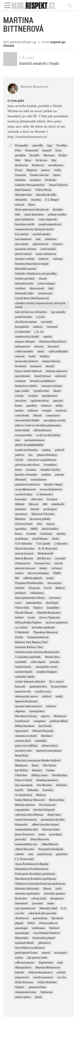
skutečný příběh (40, 519)
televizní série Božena (29, 814)
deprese (20, 711)
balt (51, 288)
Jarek (38, 997)
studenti (35, 180)
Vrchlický (46, 534)
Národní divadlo (46, 194)
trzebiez (20, 288)
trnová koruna (24, 553)
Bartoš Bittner (24, 558)
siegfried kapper (47, 672)
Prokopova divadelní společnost (35, 874)
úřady (43, 568)
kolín (32, 356)
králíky (44, 356)
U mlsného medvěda (28, 657)
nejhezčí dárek (24, 943)
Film (18, 150)
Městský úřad (48, 908)
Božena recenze (25, 805)
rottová (19, 356)
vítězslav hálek (24, 676)
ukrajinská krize (25, 992)
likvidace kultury (26, 716)
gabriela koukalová (27, 484)
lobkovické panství (40, 972)
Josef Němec (40, 538)
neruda (54, 662)
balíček (19, 588)
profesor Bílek (58, 721)
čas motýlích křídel (27, 420)
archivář (60, 376)
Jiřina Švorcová (24, 834)
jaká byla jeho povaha (42, 913)
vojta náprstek (47, 219)
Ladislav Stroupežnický (29, 185)
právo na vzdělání (26, 745)
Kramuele (21, 824)
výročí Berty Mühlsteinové (32, 298)
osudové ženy (23, 494)
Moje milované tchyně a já (32, 209)
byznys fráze (59, 686)
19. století (21, 627)
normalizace (38, 479)
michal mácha (41, 234)
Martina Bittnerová (34, 86)
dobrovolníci (50, 745)
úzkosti (51, 706)
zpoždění (20, 529)
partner (58, 400)
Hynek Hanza (24, 612)
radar (50, 903)
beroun (38, 346)
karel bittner (43, 376)
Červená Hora (24, 524)
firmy (35, 765)
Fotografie (21, 145)
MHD (34, 529)
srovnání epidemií (43, 627)
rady (60, 962)
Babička (20, 519)
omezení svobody (26, 736)
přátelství (44, 943)
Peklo (31, 923)
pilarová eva (40, 244)
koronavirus (42, 563)
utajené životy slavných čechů (34, 229)
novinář (60, 558)
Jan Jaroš (57, 918)
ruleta (19, 957)
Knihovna (21, 165)
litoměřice (50, 464)
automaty (61, 952)
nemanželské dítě (26, 829)
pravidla (38, 145)
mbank (19, 854)
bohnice (46, 405)
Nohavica (46, 992)
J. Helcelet (61, 543)
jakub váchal (23, 254)
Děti (18, 160)
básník (35, 509)
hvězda (31, 534)
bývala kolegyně (44, 810)
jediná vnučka (57, 214)
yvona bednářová (51, 489)
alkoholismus (42, 430)
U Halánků (22, 632)
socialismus (55, 165)
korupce (52, 499)
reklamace (37, 593)
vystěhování (41, 391)
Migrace (32, 170)
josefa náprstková (50, 224)
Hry (54, 160)
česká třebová (51, 361)
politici (19, 455)
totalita (33, 396)
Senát (57, 391)
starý (41, 834)
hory (58, 150)
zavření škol (23, 740)
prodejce (20, 593)
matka (19, 410)
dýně (31, 204)
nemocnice (53, 415)
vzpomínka (22, 810)
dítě (39, 524)
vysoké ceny (43, 691)
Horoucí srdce (50, 829)
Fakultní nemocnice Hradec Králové (38, 760)
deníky (61, 534)
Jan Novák (45, 726)
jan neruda (58, 312)
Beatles (37, 770)
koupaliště (22, 326)
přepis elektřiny (47, 455)
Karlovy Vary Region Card (31, 642)
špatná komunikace (48, 750)
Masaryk (20, 479)
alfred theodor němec (45, 824)
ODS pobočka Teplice (28, 622)
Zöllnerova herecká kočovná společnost (40, 883)
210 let (61, 977)
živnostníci (55, 583)
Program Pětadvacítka (29, 583)
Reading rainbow (47, 780)
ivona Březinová (25, 489)
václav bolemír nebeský (30, 681)
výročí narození (43, 977)
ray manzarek (24, 785)
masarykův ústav (47, 667)
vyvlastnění (22, 331)
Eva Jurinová (47, 805)
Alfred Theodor (24, 849)
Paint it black (23, 780)
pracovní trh (23, 691)
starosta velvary (51, 386)
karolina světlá (24, 224)
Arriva (50, 524)
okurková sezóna (26, 322)
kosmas (31, 469)
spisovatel (21, 731)
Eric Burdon (44, 785)
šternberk (21, 903)
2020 (18, 602)
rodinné (33, 410)
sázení (46, 952)
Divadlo (34, 155)
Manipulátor (23, 967)
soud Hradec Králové (47, 933)
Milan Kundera (24, 726)
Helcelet (61, 785)
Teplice (38, 607)
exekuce (61, 410)
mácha (47, 336)
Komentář (31, 150)
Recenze (49, 155)
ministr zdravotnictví (28, 706)
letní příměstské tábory (30, 598)
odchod (46, 696)
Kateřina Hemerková (52, 341)
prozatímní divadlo (52, 819)
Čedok (19, 637)
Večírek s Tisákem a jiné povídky (36, 273)
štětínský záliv (24, 293)
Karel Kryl (21, 755)
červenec (55, 598)
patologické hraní (26, 952)
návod (58, 563)
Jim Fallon (21, 770)
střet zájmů (38, 662)
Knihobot (21, 898)
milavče (44, 259)
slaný (40, 351)
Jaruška (58, 209)
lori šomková (23, 239)
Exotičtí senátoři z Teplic (39, 63)
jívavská (37, 903)
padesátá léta (38, 686)
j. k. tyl (39, 331)
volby (57, 170)
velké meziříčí (24, 351)
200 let (19, 913)
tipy (49, 145)
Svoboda (50, 180)
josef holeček (23, 317)
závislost (20, 400)
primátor (20, 509)
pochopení (50, 509)
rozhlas (46, 474)
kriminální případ (44, 938)
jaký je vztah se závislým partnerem (38, 425)
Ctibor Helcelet (47, 982)
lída (17, 214)
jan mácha (21, 244)
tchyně (19, 204)
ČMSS (57, 573)
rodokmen (38, 928)
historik (20, 686)
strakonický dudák (27, 336)
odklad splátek (32, 578)
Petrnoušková (48, 923)
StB (45, 504)
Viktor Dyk (22, 607)
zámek (50, 366)
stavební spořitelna (27, 893)
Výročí (19, 460)
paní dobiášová (24, 219)
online (19, 573)
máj (38, 239)
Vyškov (19, 987)
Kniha (63, 155)
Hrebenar (60, 716)
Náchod (54, 928)
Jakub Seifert (50, 529)
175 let (40, 317)
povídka (20, 155)
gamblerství (49, 396)
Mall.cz (60, 588)
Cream (50, 770)
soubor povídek (24, 278)
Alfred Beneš (50, 844)
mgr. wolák (22, 391)
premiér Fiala (37, 987)
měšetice (50, 239)
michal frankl (23, 672)
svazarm (20, 381)
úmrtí (56, 175)
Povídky (62, 145)
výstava (57, 244)
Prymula (34, 588)
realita (46, 450)
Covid (47, 588)
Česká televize (39, 175)
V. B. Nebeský (23, 543)
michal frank (23, 667)
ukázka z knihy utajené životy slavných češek (40, 305)
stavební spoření (54, 893)
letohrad (20, 366)
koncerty (21, 499)
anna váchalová (46, 254)
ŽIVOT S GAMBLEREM (29, 445)
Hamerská (21, 938)
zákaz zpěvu (23, 997)
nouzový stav (23, 750)
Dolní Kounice (24, 982)
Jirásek (19, 972)
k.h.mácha (21, 234)
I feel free (21, 775)
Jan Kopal (52, 602)
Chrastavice (22, 563)
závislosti (21, 514)
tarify (59, 696)
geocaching (40, 918)
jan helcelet (22, 376)
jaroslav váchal (24, 259)
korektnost (22, 721)
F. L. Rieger (52, 199)
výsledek (21, 662)
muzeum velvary (25, 249)
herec (18, 534)
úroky (50, 578)
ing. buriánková (25, 908)
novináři (46, 322)
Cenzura (20, 175)
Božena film (56, 800)
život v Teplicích (49, 617)
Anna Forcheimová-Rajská (31, 864)
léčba (59, 405)
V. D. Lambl (43, 543)
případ (19, 923)
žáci (17, 440)
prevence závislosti (27, 464)
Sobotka (20, 180)
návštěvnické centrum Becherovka (37, 652)
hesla (31, 617)
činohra (36, 199)
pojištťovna (44, 854)
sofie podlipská (58, 351)
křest (18, 469)
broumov (53, 346)
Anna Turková (58, 185)
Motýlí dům (52, 657)
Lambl (19, 790)
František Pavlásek (50, 849)
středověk (58, 504)
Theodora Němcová (45, 632)
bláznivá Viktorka (43, 514)
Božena (41, 795)
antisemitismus (34, 440)
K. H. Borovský (48, 548)
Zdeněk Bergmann (48, 612)
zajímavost (22, 977)
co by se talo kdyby (48, 435)
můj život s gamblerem (42, 460)
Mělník (19, 504)
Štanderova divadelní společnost (35, 878)
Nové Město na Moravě (29, 948)
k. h (63, 908)
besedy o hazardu (26, 474)
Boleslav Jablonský (27, 888)
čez (30, 455)
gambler (32, 405)
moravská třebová (26, 361)
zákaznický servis (26, 696)
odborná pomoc (24, 962)
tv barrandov (45, 494)
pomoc (45, 170)
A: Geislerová (23, 795)
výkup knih (38, 898)
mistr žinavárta (34, 214)
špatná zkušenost (26, 701)
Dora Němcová (40, 839)
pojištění (61, 854)
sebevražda (22, 430)
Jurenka (48, 790)
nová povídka (23, 435)
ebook (43, 278)
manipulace (37, 711)
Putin (18, 170)
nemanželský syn (26, 844)
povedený (55, 834)
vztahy (19, 396)
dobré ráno (54, 814)
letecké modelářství (42, 381)
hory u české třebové (28, 371)
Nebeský (32, 790)
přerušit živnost (25, 568)
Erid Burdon (59, 775)
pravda (59, 474)
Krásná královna (38, 637)
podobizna (21, 538)
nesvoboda (22, 415)
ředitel (19, 617)
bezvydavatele (24, 283)
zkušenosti (45, 293)
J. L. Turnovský (24, 859)
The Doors (49, 765)
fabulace (46, 736)
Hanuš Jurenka (24, 548)
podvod (59, 450)
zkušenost (57, 898)
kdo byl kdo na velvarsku (31, 312)
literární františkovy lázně (31, 264)
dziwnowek (37, 288)
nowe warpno (46, 283)
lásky (55, 538)
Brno (28, 160)
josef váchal (48, 249)
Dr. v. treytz (56, 681)
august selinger (25, 341)
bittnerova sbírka (26, 386)
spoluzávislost (40, 400)
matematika (33, 602)
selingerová (22, 346)
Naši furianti (23, 190)
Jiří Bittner (44, 558)
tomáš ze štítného (26, 450)
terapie (46, 410)
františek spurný (25, 268)
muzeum (35, 366)
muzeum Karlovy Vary (29, 647)
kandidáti (53, 607)
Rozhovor (38, 165)
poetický (20, 839)
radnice (38, 326)
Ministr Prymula (43, 731)
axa (30, 854)
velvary (57, 259)
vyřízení (56, 568)
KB (17, 578)
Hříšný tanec (39, 775)
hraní (18, 405)
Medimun (21, 765)
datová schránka (38, 573)
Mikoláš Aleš (23, 194)
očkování (37, 499)
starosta (52, 326)
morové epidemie (56, 622)
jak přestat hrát (37, 957)
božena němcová (56, 371)
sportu (45, 716)
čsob (58, 888)
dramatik (21, 199)
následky (41, 740)
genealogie (22, 933)
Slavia (47, 888)
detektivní (21, 918)
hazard (47, 150)
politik (61, 972)
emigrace (39, 721)
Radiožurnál (45, 553)
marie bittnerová (25, 819)
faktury (33, 504)
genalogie (21, 928)
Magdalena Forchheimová (31, 869)
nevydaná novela (54, 420)
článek (37, 415)
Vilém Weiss (43, 190)
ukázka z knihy (50, 469)
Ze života (41, 160)
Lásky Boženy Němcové (30, 800)
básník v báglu (53, 484)
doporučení (46, 962)
